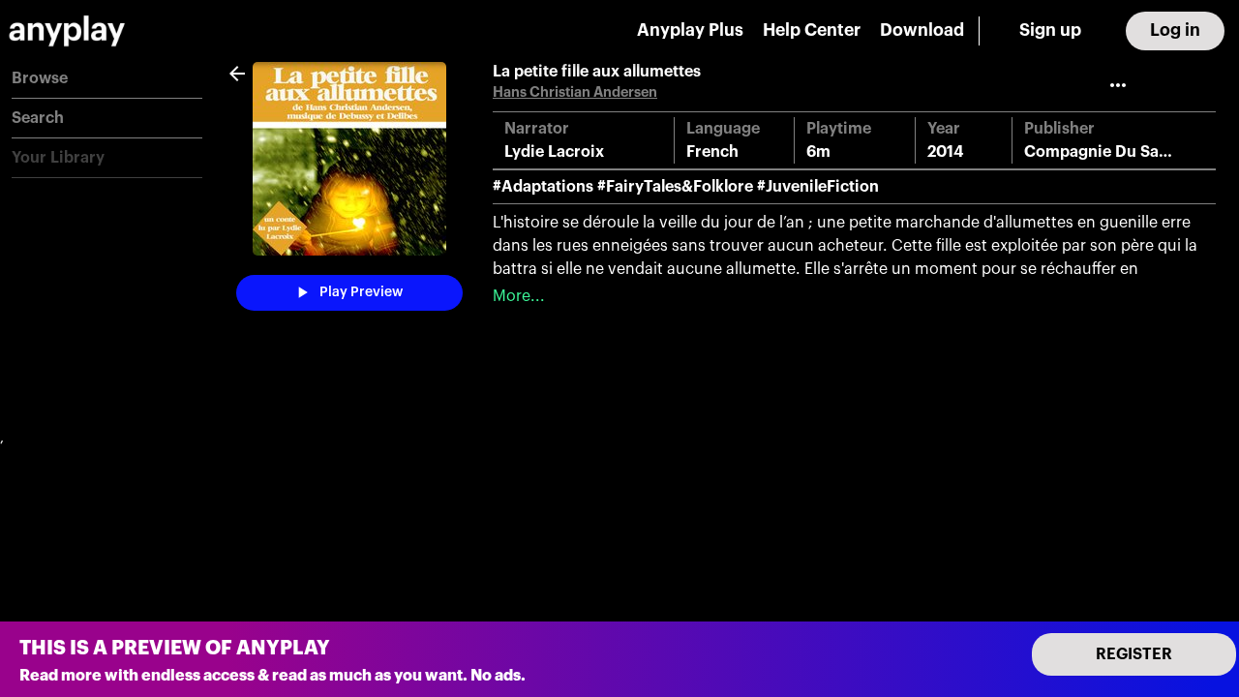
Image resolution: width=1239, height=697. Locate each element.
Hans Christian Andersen (575, 92)
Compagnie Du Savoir (1106, 152)
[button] (107, 79)
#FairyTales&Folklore (675, 187)
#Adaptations (543, 187)
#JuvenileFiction (818, 187)
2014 (945, 152)
